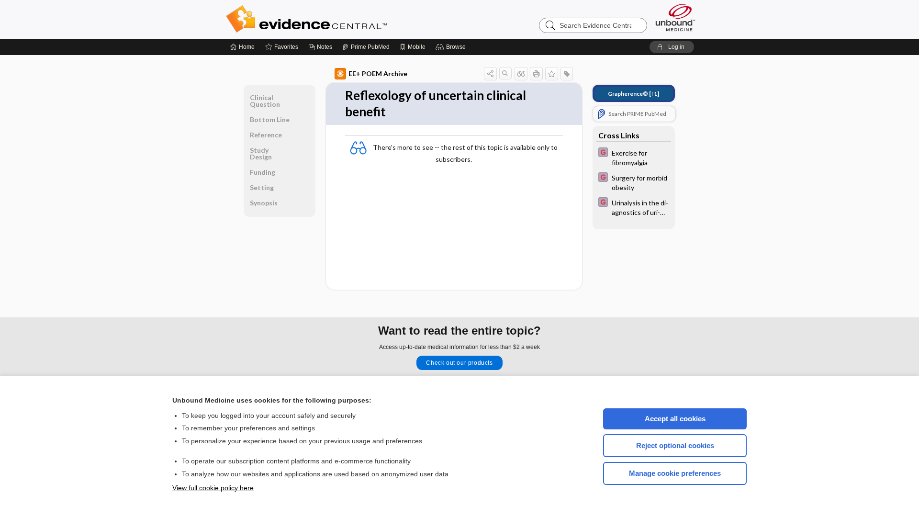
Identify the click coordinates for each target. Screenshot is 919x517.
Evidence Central (344, 19)
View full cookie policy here (213, 488)
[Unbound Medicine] (675, 17)
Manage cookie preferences (675, 473)
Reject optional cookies (675, 445)
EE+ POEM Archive (377, 73)
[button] (452, 47)
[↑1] (633, 93)
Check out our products (459, 363)
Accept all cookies (675, 419)
